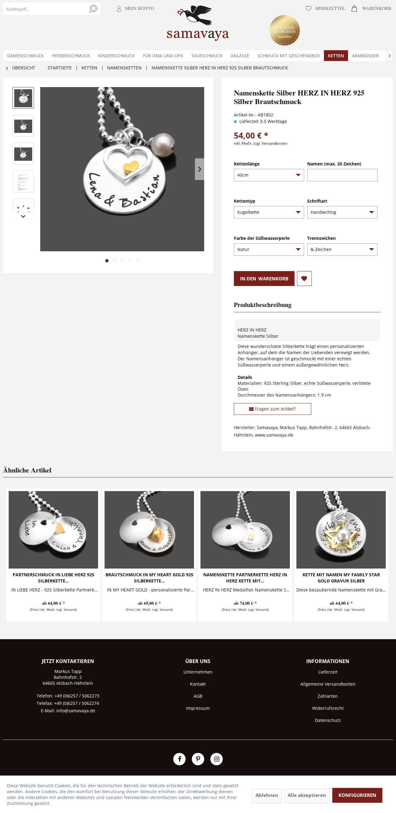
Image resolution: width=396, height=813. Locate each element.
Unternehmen (198, 672)
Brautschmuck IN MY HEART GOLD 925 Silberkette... (149, 578)
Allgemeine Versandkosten (327, 684)
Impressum (198, 708)
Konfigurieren (357, 795)
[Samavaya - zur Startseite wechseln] (198, 25)
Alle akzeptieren (307, 795)
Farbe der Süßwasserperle (262, 238)
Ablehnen (267, 795)
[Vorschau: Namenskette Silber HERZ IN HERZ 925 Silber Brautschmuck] (23, 154)
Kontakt (198, 684)
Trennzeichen (321, 238)
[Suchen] (93, 8)
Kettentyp (244, 201)
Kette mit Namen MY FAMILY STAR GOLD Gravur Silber (341, 578)
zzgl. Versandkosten (270, 143)
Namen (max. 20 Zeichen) (334, 164)
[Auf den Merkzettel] (304, 278)
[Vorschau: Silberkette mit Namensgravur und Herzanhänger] (23, 98)
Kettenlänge (247, 164)
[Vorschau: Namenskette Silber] (23, 126)
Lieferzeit (328, 672)
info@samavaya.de (75, 711)
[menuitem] (80, 25)
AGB (198, 696)
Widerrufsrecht (328, 708)
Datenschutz (328, 720)
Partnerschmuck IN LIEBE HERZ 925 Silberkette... (53, 578)
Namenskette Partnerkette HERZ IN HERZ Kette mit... (245, 578)
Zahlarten (328, 696)
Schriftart (317, 201)
